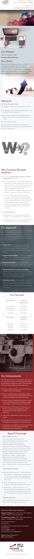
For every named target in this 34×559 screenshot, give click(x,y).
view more (10, 313)
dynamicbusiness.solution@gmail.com (11, 531)
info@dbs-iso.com (10, 529)
